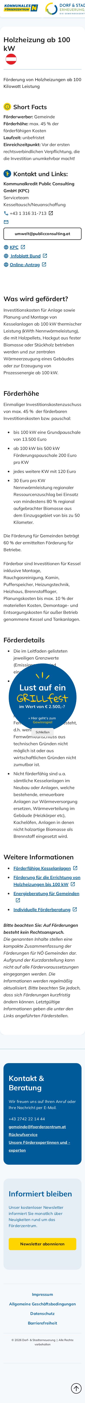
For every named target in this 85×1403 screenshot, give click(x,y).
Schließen (42, 732)
